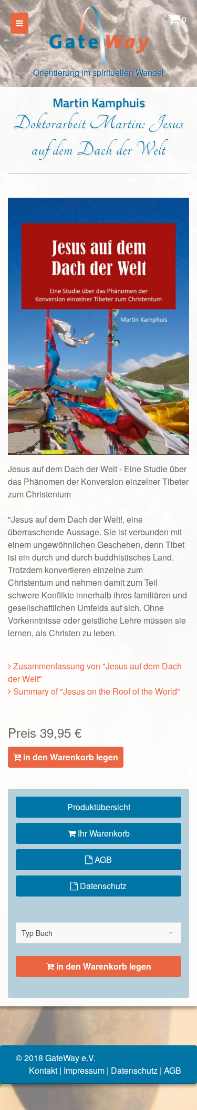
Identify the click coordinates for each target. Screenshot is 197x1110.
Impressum (84, 1070)
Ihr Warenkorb (103, 833)
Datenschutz (102, 886)
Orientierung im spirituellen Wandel (98, 72)
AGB (102, 859)
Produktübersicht (98, 807)
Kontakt (43, 1070)
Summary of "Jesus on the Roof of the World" (95, 691)
